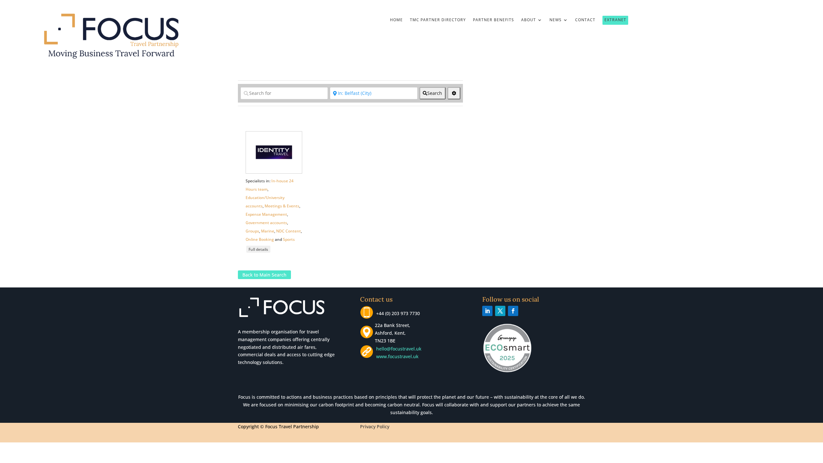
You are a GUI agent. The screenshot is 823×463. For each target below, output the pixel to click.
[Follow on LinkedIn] (487, 311)
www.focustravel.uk (396, 356)
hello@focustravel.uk (400, 349)
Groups (252, 231)
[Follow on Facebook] (513, 311)
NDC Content (288, 231)
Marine (267, 231)
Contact (585, 20)
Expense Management (266, 214)
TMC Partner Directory (438, 20)
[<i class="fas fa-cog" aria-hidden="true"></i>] (454, 93)
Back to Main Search (264, 275)
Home (396, 20)
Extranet (615, 20)
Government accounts (266, 222)
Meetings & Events (282, 206)
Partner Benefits (493, 20)
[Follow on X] (500, 311)
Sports (289, 239)
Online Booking (260, 239)
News (555, 20)
